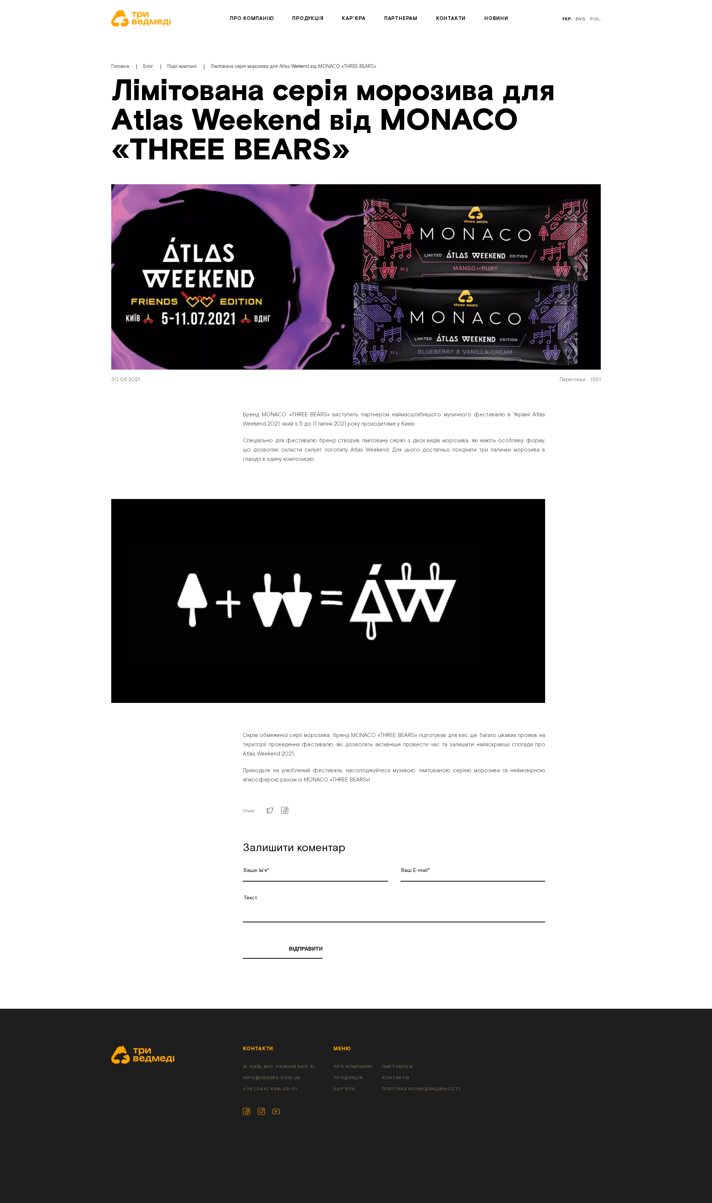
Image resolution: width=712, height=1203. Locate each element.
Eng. (581, 19)
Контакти (451, 19)
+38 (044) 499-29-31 (270, 1089)
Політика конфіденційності (421, 1089)
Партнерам (401, 19)
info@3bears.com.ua (271, 1078)
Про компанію (252, 19)
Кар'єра (353, 19)
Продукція (307, 19)
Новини (496, 19)
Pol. (595, 19)
